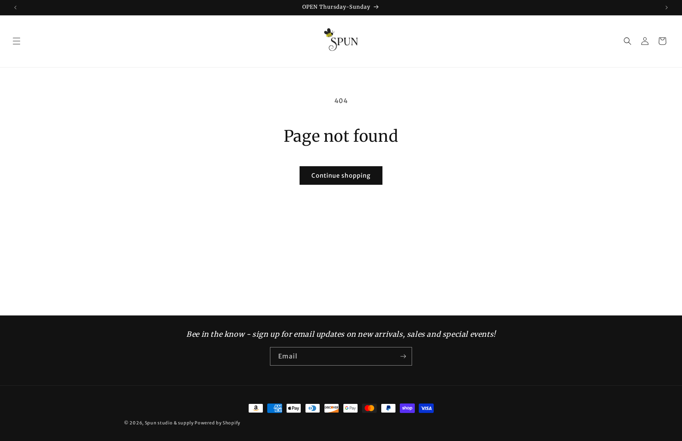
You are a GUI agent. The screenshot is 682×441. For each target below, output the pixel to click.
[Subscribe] (403, 356)
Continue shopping (341, 175)
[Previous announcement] (15, 7)
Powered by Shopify (217, 423)
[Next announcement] (666, 7)
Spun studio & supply (169, 423)
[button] (16, 41)
